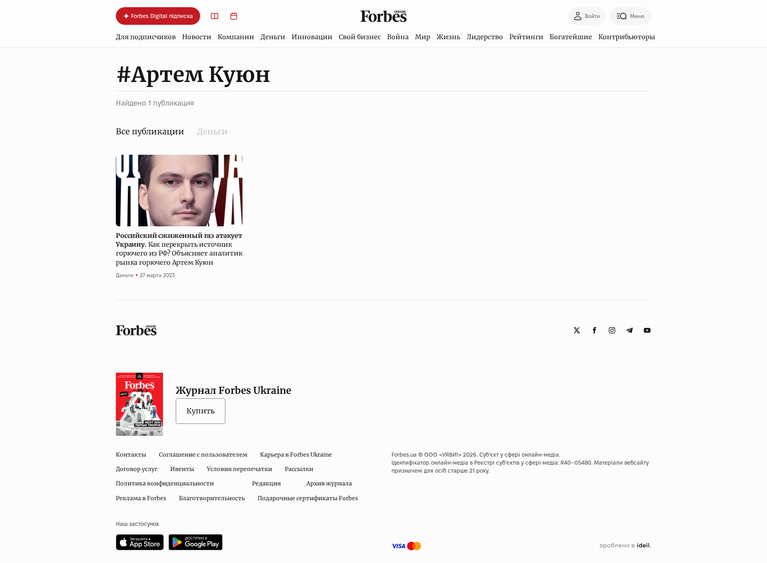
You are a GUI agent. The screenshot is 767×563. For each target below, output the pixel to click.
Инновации (312, 37)
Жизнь (448, 37)
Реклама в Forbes (141, 498)
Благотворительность (212, 498)
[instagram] (612, 330)
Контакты (131, 454)
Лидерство (485, 37)
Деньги (272, 37)
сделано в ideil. (625, 546)
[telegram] (629, 330)
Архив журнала (329, 483)
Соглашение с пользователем (203, 454)
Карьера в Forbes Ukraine (296, 454)
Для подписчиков (146, 37)
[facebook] (594, 330)
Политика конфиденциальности (165, 483)
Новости (196, 37)
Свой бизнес (360, 37)
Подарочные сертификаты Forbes (308, 498)
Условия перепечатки (239, 469)
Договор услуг (136, 469)
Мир (422, 37)
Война (398, 37)
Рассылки (299, 469)
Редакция (266, 483)
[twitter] (577, 330)
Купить (201, 410)
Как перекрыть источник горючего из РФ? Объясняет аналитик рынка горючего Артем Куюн (179, 249)
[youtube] (647, 330)
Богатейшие (571, 37)
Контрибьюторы (626, 37)
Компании (236, 37)
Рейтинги (526, 37)
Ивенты (182, 469)
